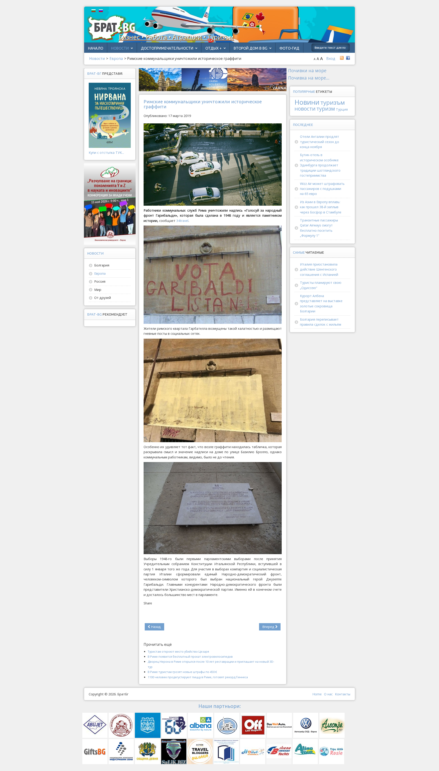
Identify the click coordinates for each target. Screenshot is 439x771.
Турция (342, 109)
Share (148, 603)
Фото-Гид (289, 48)
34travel (182, 220)
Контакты (342, 694)
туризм (325, 108)
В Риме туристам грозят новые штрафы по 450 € (182, 672)
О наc (328, 694)
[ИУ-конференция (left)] (110, 204)
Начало (95, 48)
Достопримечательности (167, 48)
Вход (330, 58)
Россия (99, 281)
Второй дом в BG (250, 48)
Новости (120, 48)
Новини (306, 102)
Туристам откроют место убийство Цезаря (178, 651)
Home (317, 694)
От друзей (102, 297)
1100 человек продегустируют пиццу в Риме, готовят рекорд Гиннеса (198, 677)
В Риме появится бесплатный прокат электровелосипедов (190, 656)
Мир (97, 289)
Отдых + (213, 48)
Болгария (101, 265)
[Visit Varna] (212, 79)
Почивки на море (307, 70)
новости (305, 108)
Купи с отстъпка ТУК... (106, 152)
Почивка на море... (308, 78)
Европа (100, 273)
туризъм (332, 102)
